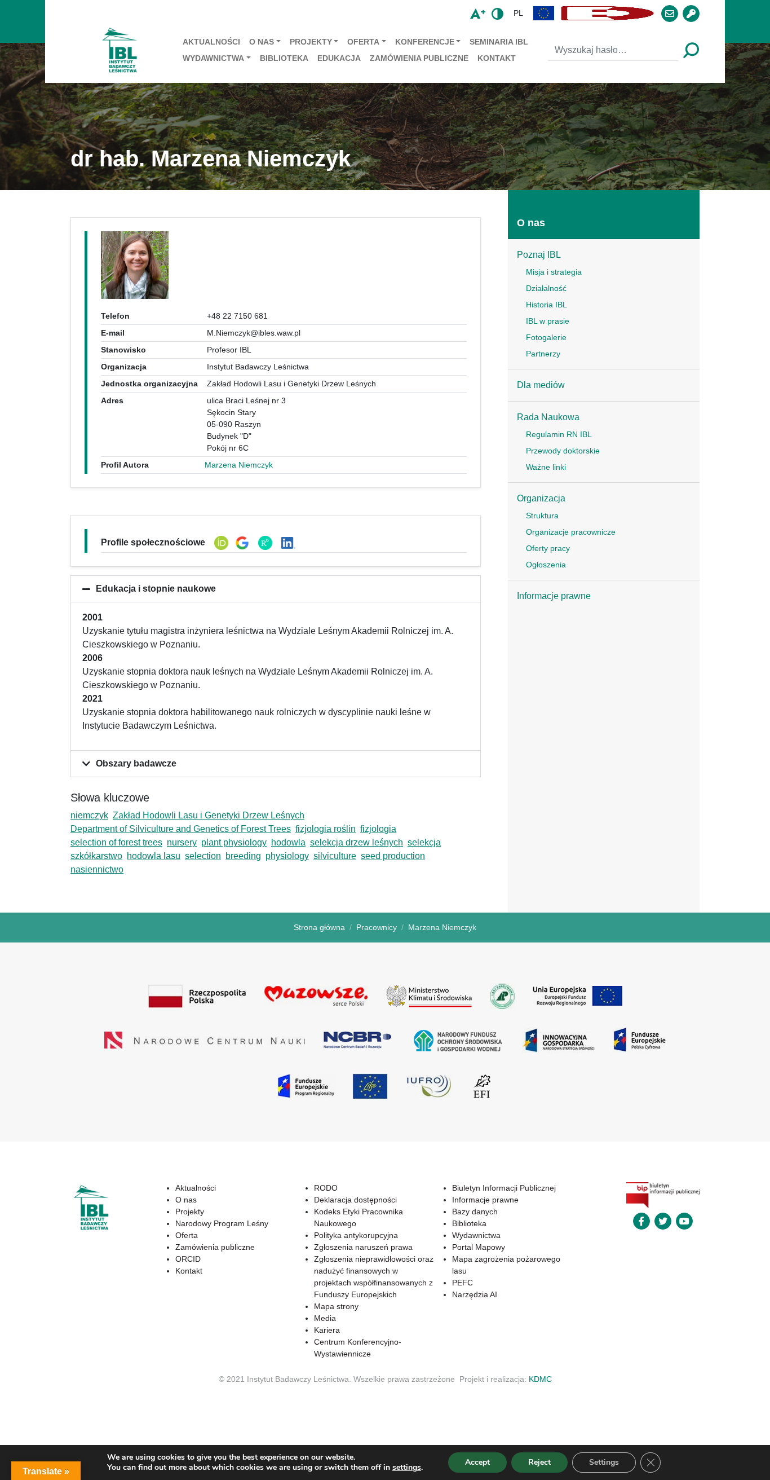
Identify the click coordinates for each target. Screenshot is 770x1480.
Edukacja (339, 58)
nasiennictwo (96, 869)
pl (518, 12)
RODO (326, 1187)
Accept (477, 1462)
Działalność (546, 288)
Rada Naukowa (548, 417)
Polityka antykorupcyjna (356, 1235)
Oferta (363, 41)
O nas (261, 41)
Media (325, 1318)
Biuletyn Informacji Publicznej (504, 1187)
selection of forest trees (116, 842)
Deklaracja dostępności (355, 1199)
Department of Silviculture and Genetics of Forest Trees (180, 829)
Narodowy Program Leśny (221, 1223)
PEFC (462, 1282)
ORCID (188, 1258)
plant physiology (234, 842)
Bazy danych (475, 1211)
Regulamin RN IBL (559, 434)
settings (406, 1468)
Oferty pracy (548, 548)
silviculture (334, 856)
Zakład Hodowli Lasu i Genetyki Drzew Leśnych (208, 815)
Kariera (327, 1329)
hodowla (288, 842)
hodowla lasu (153, 856)
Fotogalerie (546, 337)
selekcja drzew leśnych (356, 842)
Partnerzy (543, 353)
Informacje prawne (554, 596)
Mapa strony (336, 1306)
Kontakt (496, 58)
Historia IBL (546, 304)
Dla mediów (541, 385)
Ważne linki (546, 467)
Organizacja (541, 498)
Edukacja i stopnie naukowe (156, 588)
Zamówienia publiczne (419, 58)
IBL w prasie (547, 320)
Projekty (311, 41)
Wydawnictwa (213, 58)
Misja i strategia (554, 271)
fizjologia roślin (325, 829)
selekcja (424, 842)
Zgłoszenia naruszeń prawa (363, 1247)
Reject (539, 1462)
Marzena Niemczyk (239, 464)
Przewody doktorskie (563, 450)
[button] (544, 13)
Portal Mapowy (478, 1247)
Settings (604, 1462)
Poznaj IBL (539, 254)
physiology (287, 856)
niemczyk (89, 815)
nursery (182, 842)
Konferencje (424, 41)
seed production (393, 856)
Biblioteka (284, 58)
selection (203, 856)
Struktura (542, 515)
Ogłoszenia (546, 564)
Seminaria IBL (499, 41)
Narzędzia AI (474, 1294)
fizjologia (378, 829)
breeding (243, 856)
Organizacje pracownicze (571, 531)
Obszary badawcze (136, 763)
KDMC (540, 1379)
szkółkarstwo (96, 856)
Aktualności (211, 41)
